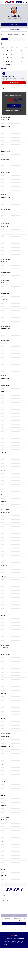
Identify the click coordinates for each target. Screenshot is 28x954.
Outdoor (23, 39)
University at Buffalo (11, 18)
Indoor (17, 39)
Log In (20, 110)
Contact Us (7, 941)
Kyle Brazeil (21, 938)
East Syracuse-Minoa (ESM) (6, 20)
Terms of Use (20, 941)
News (24, 34)
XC (10, 39)
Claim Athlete (14, 24)
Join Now (14, 923)
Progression (9, 34)
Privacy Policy (13, 941)
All (4, 39)
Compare (14, 915)
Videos (16, 34)
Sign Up (19, 2)
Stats (2, 34)
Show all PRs (3, 68)
